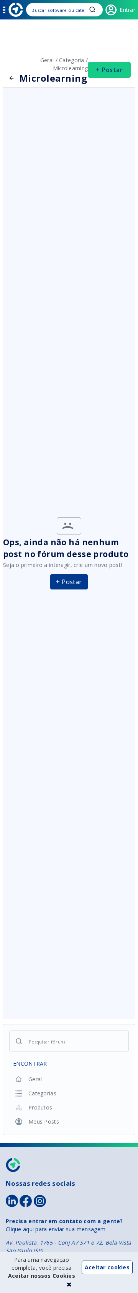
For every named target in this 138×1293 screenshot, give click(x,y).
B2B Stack (13, 1165)
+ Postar (109, 70)
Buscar (92, 9)
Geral (48, 60)
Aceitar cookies (107, 1267)
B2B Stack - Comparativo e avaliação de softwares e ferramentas (15, 10)
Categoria (72, 60)
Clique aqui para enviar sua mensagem (55, 1229)
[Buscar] (64, 9)
